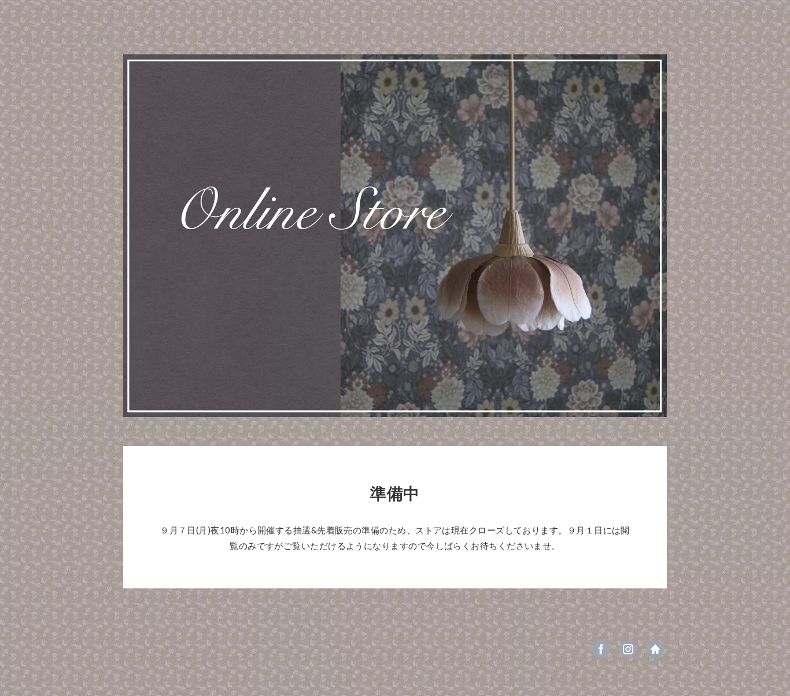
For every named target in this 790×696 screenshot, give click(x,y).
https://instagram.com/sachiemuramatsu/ (628, 649)
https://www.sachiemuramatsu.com (655, 649)
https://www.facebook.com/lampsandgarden (601, 649)
